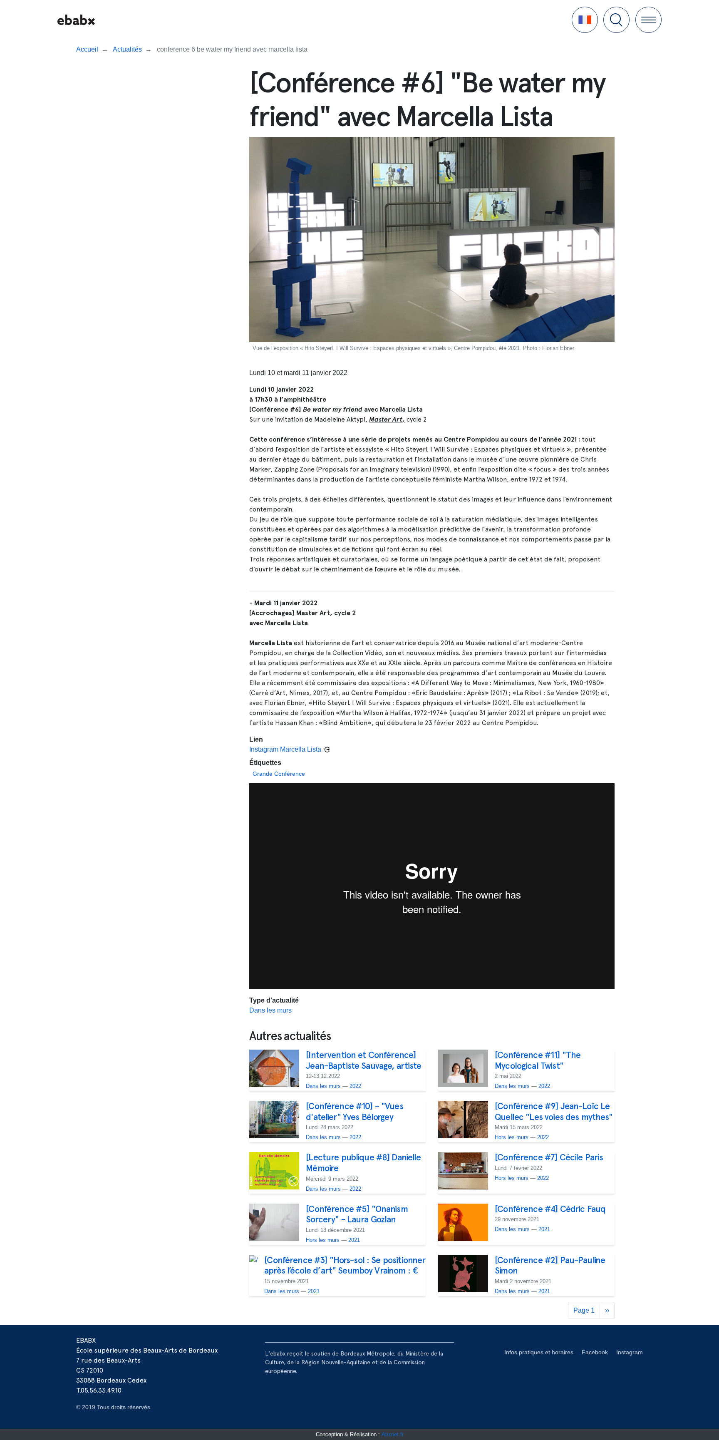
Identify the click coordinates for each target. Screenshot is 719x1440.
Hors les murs (511, 1137)
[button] (585, 20)
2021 (354, 1240)
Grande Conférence (279, 773)
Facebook (595, 1352)
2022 (355, 1086)
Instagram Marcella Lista (285, 749)
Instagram (629, 1352)
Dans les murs (270, 1010)
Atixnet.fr (393, 1434)
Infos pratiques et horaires (538, 1352)
